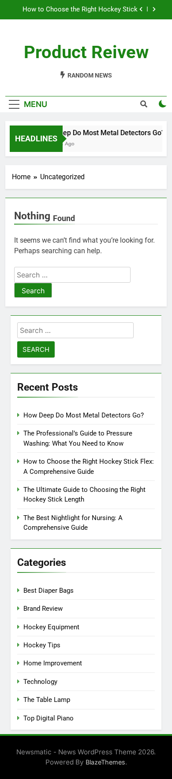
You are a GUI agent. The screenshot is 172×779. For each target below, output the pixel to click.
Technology (40, 682)
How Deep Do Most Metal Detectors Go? (100, 133)
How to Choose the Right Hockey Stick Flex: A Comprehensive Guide (80, 9)
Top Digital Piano (48, 718)
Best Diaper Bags (48, 590)
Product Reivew (86, 52)
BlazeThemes (105, 762)
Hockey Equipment (51, 627)
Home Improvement (52, 663)
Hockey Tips (41, 645)
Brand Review (43, 609)
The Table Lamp (46, 700)
